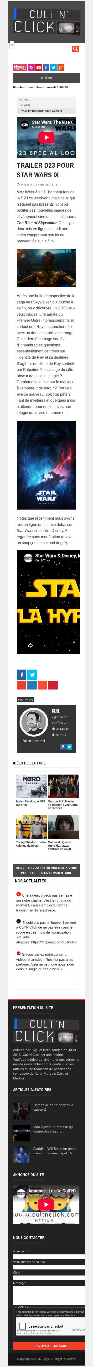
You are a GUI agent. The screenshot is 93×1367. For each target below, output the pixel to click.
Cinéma (26, 105)
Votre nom (20, 1251)
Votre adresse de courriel (30, 1262)
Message (20, 1283)
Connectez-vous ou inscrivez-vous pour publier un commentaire (46, 870)
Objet (17, 1272)
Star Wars (25, 699)
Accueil (24, 99)
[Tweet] (32, 675)
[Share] (21, 675)
